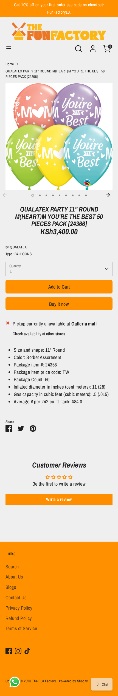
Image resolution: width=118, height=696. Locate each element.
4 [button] (53, 195)
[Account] (92, 46)
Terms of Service (21, 628)
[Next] (111, 195)
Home (9, 63)
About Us (14, 576)
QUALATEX (18, 247)
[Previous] (7, 195)
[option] (59, 136)
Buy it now (59, 304)
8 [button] (79, 195)
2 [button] (40, 195)
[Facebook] (8, 651)
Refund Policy (18, 618)
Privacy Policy (18, 607)
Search (12, 566)
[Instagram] (18, 651)
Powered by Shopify (73, 681)
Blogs (10, 587)
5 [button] (59, 195)
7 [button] (73, 195)
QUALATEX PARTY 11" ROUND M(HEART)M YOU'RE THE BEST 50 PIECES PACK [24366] (55, 74)
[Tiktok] (27, 651)
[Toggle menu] (8, 48)
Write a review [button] (59, 499)
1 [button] (32, 195)
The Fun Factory (44, 681)
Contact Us (16, 597)
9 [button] (86, 195)
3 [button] (46, 195)
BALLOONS (23, 253)
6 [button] (66, 195)
